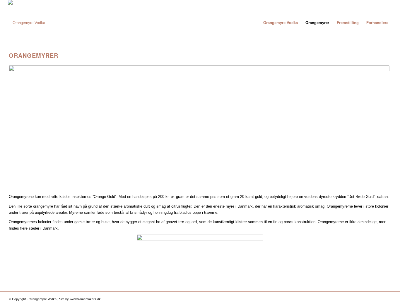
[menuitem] (280, 22)
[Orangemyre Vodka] (26, 22)
